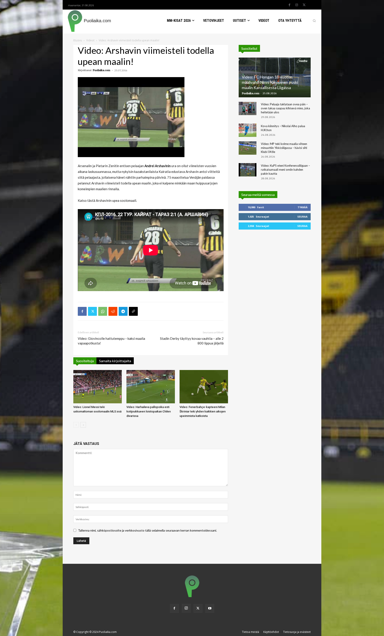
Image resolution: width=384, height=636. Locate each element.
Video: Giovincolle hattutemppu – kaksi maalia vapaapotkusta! (111, 340)
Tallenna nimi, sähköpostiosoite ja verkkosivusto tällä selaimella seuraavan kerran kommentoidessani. (147, 530)
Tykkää (303, 207)
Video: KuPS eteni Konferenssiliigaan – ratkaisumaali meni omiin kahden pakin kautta (285, 169)
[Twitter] (304, 5)
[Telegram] (123, 311)
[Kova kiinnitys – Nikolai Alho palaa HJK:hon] (247, 130)
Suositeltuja (85, 361)
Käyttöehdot (271, 632)
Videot (90, 40)
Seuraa (302, 216)
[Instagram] (297, 5)
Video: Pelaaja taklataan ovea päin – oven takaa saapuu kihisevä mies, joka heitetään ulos (285, 108)
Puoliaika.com (101, 70)
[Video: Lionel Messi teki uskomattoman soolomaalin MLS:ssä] (97, 386)
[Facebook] (289, 5)
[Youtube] (209, 608)
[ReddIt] (112, 311)
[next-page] (83, 425)
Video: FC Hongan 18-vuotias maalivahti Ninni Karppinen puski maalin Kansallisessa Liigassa (270, 82)
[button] (314, 20)
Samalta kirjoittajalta (115, 361)
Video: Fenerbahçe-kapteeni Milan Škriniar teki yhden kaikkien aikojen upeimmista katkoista (203, 411)
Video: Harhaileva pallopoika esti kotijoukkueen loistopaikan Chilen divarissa (148, 411)
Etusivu (77, 40)
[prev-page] (76, 425)
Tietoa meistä (250, 632)
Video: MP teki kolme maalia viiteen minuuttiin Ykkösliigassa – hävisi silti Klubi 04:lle (284, 148)
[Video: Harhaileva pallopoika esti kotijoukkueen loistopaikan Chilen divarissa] (150, 386)
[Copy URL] (133, 311)
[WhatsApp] (102, 311)
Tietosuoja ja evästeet (297, 632)
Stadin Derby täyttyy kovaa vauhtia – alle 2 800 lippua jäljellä (192, 340)
